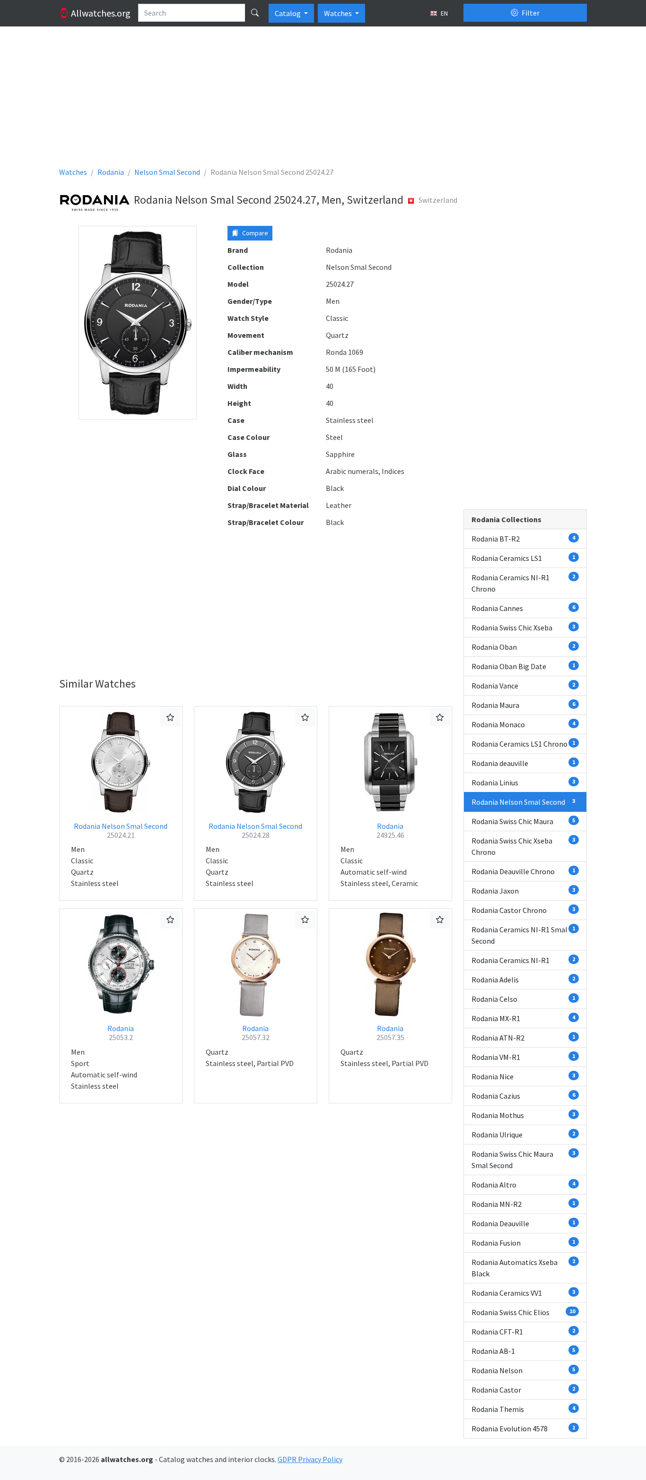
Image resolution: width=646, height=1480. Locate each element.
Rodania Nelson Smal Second (120, 830)
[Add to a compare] (170, 717)
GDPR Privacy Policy (310, 1459)
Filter (530, 12)
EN (443, 13)
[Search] (255, 13)
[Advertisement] (323, 100)
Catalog (288, 13)
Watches (338, 13)
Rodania (390, 830)
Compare (254, 233)
